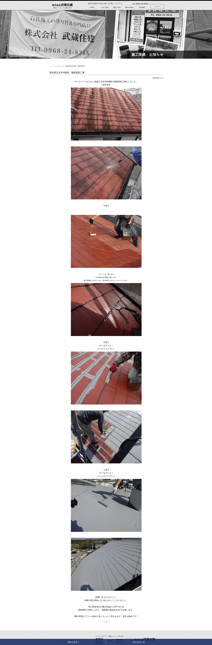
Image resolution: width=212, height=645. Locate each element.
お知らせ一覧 (60, 66)
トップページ (52, 66)
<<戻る (106, 621)
